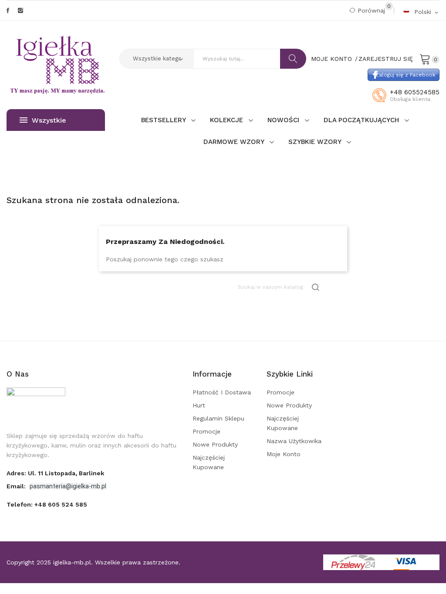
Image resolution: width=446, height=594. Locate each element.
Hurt (199, 405)
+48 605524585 (414, 92)
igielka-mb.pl (72, 562)
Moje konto (284, 454)
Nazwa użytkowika (294, 440)
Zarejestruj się (385, 58)
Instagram (20, 10)
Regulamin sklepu (218, 418)
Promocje (206, 431)
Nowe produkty (215, 444)
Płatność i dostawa (222, 392)
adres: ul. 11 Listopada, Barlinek (55, 473)
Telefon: (47, 504)
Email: (17, 486)
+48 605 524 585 (60, 504)
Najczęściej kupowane (209, 462)
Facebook (8, 10)
